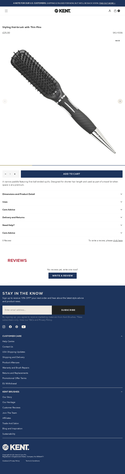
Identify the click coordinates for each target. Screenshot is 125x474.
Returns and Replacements (15, 373)
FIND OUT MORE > (107, 3)
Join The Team (9, 413)
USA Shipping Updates (13, 352)
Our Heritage (8, 402)
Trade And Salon (10, 423)
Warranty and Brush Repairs (15, 367)
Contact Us (7, 346)
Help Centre (8, 341)
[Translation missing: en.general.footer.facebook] (10, 326)
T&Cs (31, 320)
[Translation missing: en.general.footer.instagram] (3, 326)
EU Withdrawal (9, 383)
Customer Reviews (11, 407)
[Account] (110, 10)
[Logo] (63, 11)
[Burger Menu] (6, 10)
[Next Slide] (120, 101)
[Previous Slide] (4, 101)
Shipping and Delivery (13, 357)
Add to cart (71, 174)
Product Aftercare (10, 362)
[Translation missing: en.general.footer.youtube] (24, 326)
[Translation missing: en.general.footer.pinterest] (16, 326)
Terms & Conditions (33, 461)
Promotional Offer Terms (14, 378)
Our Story (7, 397)
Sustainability (8, 434)
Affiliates (6, 418)
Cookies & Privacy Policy (11, 461)
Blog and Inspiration (12, 428)
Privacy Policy (45, 320)
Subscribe (68, 310)
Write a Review (64, 276)
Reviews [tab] (17, 261)
